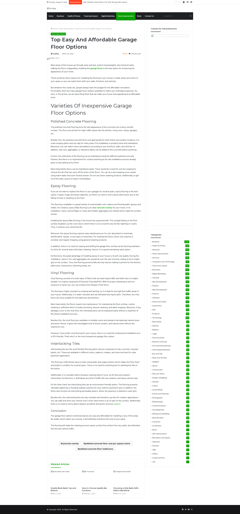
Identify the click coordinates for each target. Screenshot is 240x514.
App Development (159, 282)
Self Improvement (159, 434)
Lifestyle (155, 278)
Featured (155, 250)
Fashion (155, 286)
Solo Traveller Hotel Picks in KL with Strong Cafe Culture (105, 2)
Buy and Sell (157, 354)
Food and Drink (158, 338)
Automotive (157, 306)
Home (51, 16)
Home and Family (159, 302)
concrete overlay (70, 443)
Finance (155, 294)
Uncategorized (158, 410)
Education (156, 270)
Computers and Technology (163, 262)
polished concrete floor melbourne (96, 449)
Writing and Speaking (160, 414)
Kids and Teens (158, 374)
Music (154, 430)
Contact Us (149, 16)
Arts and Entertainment (161, 346)
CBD (154, 450)
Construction (157, 370)
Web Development (159, 290)
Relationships (157, 402)
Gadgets (155, 362)
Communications (159, 406)
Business (60, 16)
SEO (154, 310)
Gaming (155, 326)
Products (156, 314)
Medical (155, 330)
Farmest (155, 446)
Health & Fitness (74, 16)
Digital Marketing (107, 16)
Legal (154, 334)
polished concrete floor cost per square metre (107, 443)
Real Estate (156, 322)
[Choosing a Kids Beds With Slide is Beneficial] (127, 478)
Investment (156, 426)
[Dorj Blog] (51, 8)
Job (153, 462)
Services (155, 258)
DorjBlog (56, 54)
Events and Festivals (160, 394)
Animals (155, 382)
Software (156, 298)
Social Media (157, 390)
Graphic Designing (159, 378)
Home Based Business (161, 350)
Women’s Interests (159, 342)
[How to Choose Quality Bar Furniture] (96, 478)
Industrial (156, 442)
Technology (157, 318)
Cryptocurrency (158, 458)
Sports (155, 366)
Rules (139, 16)
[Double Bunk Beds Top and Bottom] (64, 478)
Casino (155, 386)
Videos (155, 454)
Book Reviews (158, 418)
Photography (157, 398)
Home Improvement (126, 16)
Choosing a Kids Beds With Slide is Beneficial (125, 489)
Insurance (156, 422)
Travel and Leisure (91, 16)
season (117, 404)
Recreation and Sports (161, 438)
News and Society (159, 358)
